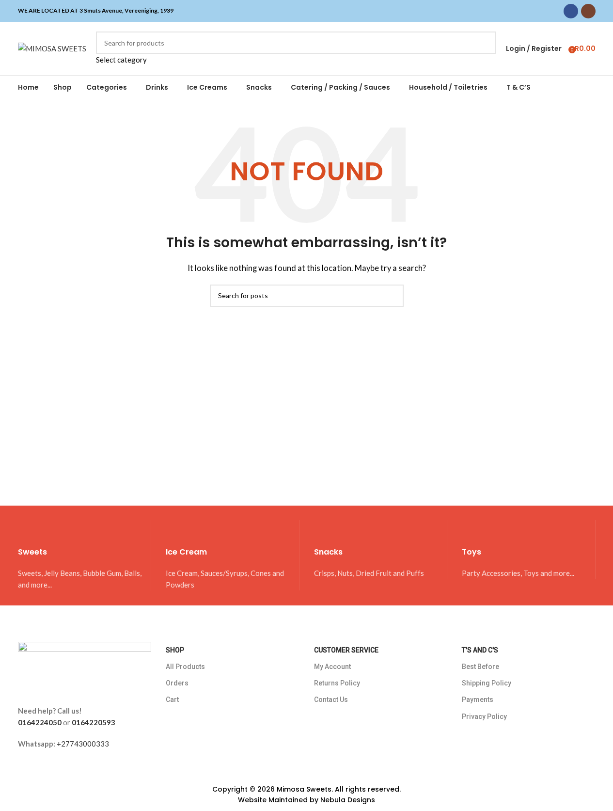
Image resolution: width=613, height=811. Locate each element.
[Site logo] (52, 47)
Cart (172, 699)
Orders (177, 683)
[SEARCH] (485, 48)
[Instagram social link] (588, 11)
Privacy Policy (484, 716)
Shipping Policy (486, 683)
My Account (332, 666)
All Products (185, 666)
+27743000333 (83, 743)
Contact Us (331, 699)
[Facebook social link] (571, 11)
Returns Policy (337, 683)
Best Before (480, 666)
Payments (477, 699)
